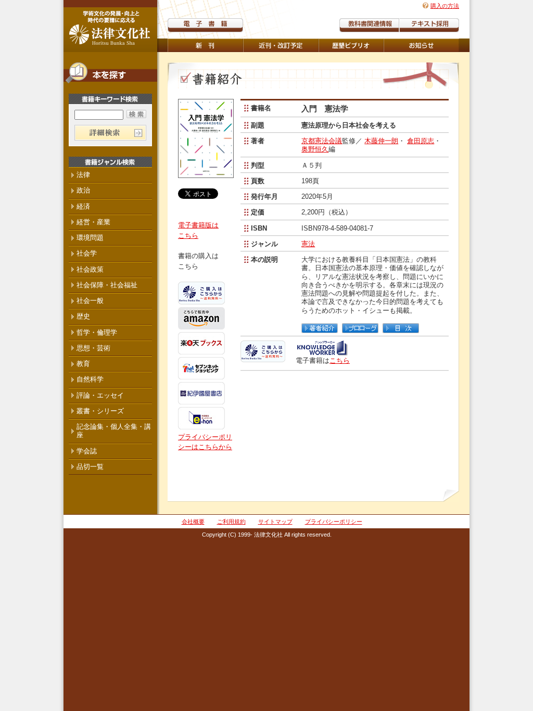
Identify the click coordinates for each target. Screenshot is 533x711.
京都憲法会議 (321, 141)
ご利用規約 (231, 521)
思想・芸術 (93, 348)
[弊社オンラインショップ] (262, 358)
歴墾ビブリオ (351, 45)
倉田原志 (420, 141)
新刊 (205, 45)
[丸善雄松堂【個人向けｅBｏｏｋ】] (322, 352)
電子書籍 (205, 25)
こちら (339, 360)
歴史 (83, 316)
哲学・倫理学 (97, 332)
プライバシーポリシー (333, 521)
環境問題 (90, 238)
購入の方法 (444, 6)
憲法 (308, 244)
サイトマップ (275, 521)
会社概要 (193, 521)
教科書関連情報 (369, 25)
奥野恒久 (314, 149)
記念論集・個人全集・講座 (114, 431)
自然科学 (90, 379)
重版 (421, 45)
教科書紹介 (429, 25)
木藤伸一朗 (381, 141)
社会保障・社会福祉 (107, 285)
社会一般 (90, 300)
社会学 (87, 253)
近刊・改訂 (281, 45)
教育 (83, 363)
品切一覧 (90, 467)
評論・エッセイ (100, 395)
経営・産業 (93, 222)
